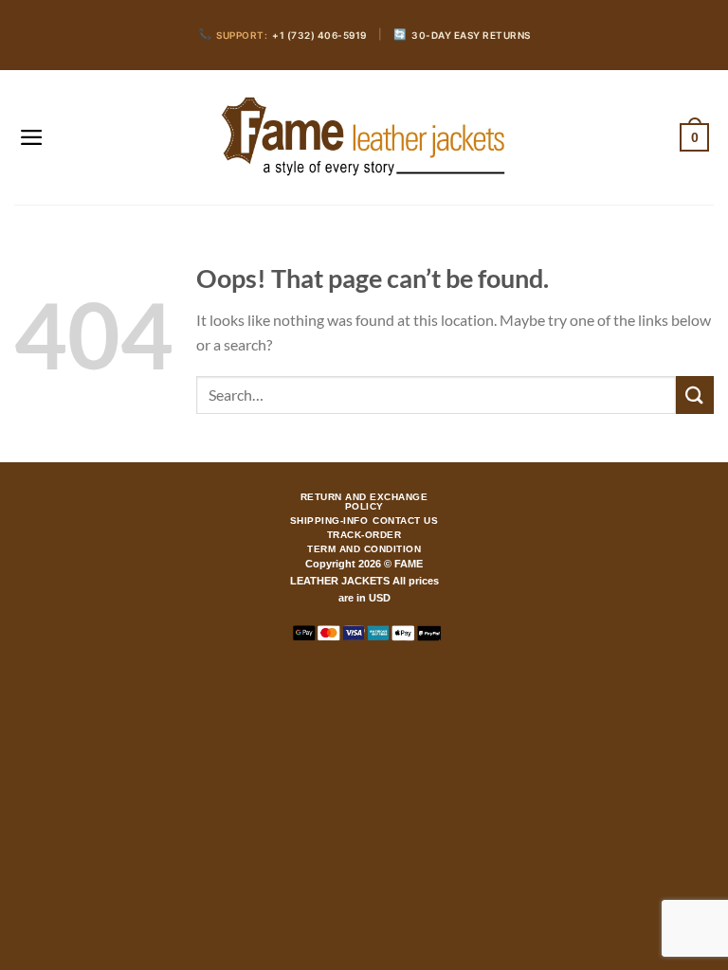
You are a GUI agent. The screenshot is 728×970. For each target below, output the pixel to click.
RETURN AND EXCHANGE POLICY (364, 502)
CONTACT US (405, 521)
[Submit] (695, 394)
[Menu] (31, 137)
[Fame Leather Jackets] (364, 137)
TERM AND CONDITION (364, 549)
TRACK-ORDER (364, 535)
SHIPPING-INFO (329, 521)
